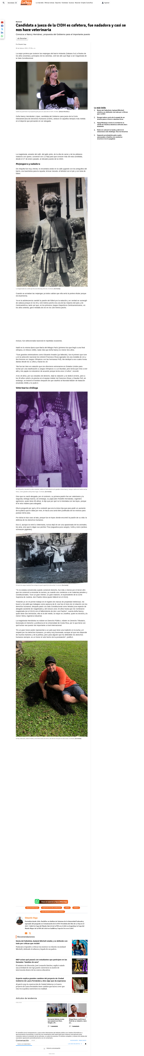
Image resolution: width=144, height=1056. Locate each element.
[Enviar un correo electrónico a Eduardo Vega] (26, 933)
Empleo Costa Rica (87, 2)
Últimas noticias (49, 2)
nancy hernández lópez (32, 907)
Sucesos (71, 2)
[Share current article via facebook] (2, 26)
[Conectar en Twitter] (30, 933)
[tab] (24, 1043)
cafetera (67, 907)
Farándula (65, 2)
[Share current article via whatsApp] (2, 36)
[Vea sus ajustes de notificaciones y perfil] (86, 1044)
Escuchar (23, 38)
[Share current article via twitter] (2, 29)
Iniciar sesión (74, 1040)
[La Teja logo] (26, 2)
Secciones (11, 3)
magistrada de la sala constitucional (51, 907)
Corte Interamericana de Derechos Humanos (53, 911)
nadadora (76, 907)
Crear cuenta (82, 1040)
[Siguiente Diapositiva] (86, 1016)
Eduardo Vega (22, 44)
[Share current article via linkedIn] (2, 32)
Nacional (77, 2)
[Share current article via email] (2, 22)
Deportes (58, 2)
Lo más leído (40, 2)
